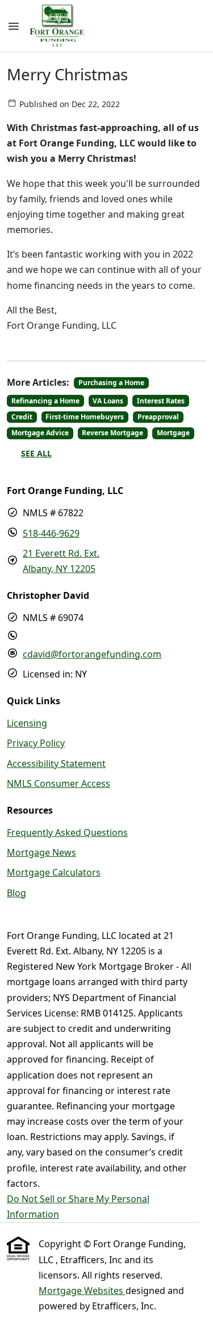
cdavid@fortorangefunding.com (92, 654)
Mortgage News (41, 852)
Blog (16, 893)
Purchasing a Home (111, 382)
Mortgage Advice (40, 433)
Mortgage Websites (82, 1290)
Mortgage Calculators (54, 872)
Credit (21, 417)
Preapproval (158, 417)
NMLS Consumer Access (58, 783)
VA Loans (108, 401)
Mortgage (173, 433)
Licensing (27, 723)
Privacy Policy (36, 743)
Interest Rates (161, 401)
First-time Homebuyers (84, 417)
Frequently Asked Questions (67, 832)
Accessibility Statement (56, 763)
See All (36, 453)
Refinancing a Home (45, 401)
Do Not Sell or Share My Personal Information (78, 1206)
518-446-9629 (51, 533)
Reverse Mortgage (112, 433)
